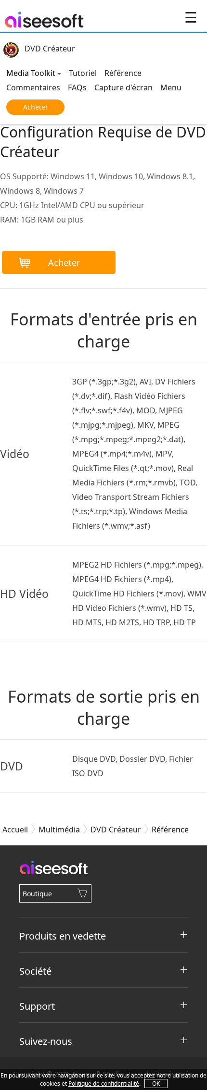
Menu (170, 87)
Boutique (37, 893)
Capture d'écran (123, 87)
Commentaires (33, 87)
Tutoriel (83, 73)
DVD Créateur (50, 48)
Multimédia (59, 829)
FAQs (77, 87)
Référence (123, 73)
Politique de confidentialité (103, 1083)
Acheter (35, 106)
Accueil (15, 829)
